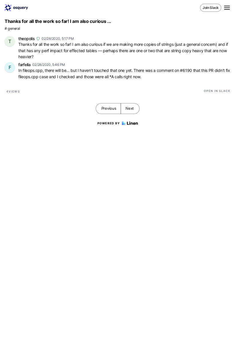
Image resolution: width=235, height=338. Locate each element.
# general (12, 28)
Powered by (108, 123)
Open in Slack (217, 91)
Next (130, 108)
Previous (108, 108)
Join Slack (211, 7)
